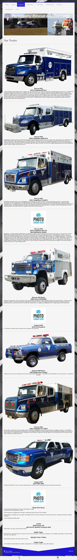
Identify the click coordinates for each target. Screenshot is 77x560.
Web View (71, 551)
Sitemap (10, 551)
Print (6, 551)
